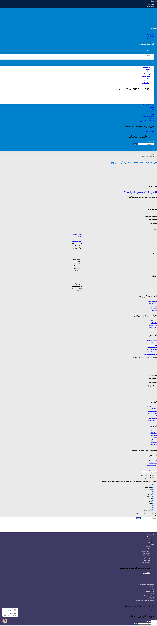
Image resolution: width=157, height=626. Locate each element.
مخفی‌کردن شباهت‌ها (146, 475)
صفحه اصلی (151, 154)
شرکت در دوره (150, 131)
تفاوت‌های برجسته (147, 477)
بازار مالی (151, 31)
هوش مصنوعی (150, 38)
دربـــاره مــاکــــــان (77, 234)
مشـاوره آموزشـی (77, 241)
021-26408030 (153, 219)
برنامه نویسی (150, 34)
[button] (75, 93)
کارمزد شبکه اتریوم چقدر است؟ (140, 192)
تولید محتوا (151, 36)
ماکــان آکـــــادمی (76, 236)
